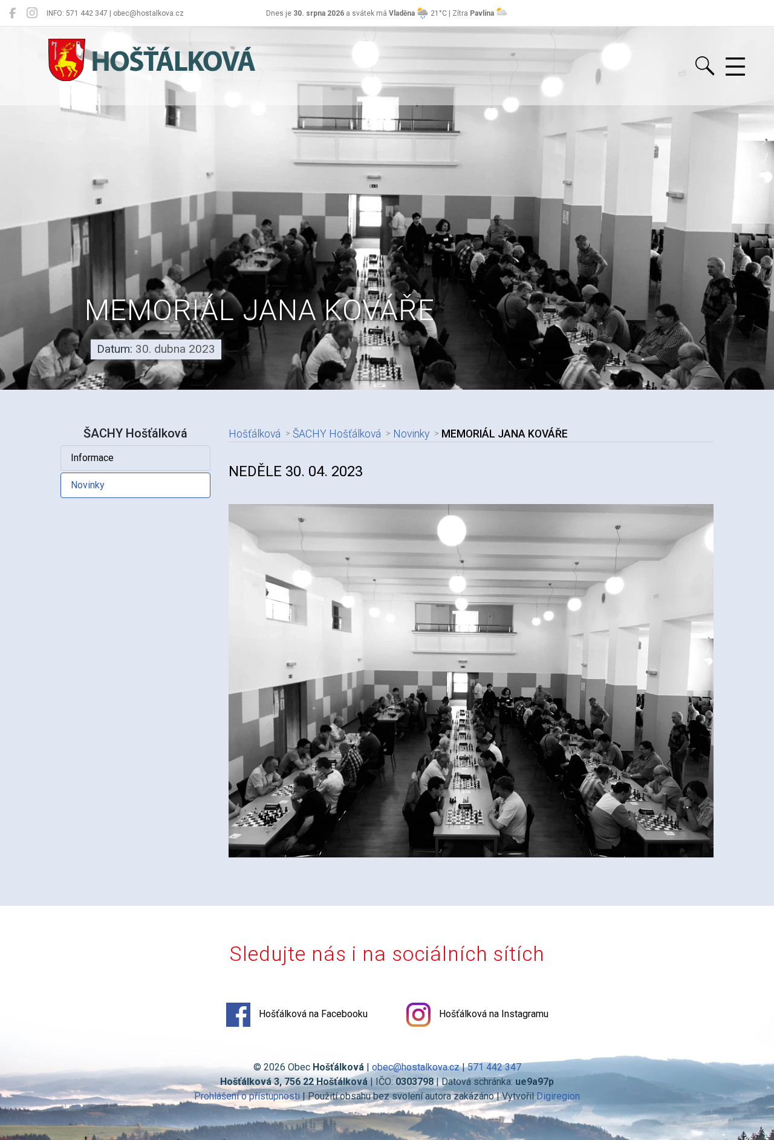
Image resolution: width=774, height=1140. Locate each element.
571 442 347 (494, 1067)
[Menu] (735, 67)
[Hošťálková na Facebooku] (12, 13)
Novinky (88, 485)
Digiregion (558, 1096)
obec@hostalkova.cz (416, 1067)
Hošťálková (255, 434)
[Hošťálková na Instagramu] (32, 13)
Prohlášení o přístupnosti (247, 1096)
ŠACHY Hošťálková (337, 434)
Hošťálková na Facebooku (312, 1014)
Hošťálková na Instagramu (492, 1014)
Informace (92, 458)
